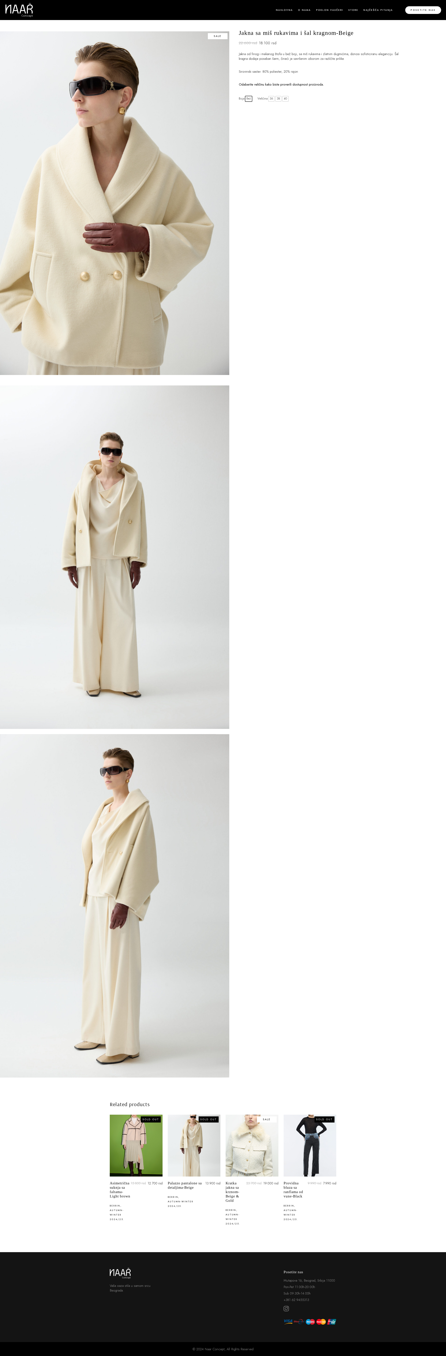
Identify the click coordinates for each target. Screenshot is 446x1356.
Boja (242, 99)
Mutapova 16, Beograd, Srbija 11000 (309, 1280)
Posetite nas (423, 10)
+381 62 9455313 (296, 1299)
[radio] (248, 98)
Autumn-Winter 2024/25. (117, 1215)
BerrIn (115, 1205)
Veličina (262, 99)
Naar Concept (215, 1349)
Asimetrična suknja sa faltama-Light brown (120, 1189)
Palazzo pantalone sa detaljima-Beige (185, 1185)
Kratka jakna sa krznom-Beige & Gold (232, 1192)
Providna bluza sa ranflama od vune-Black (293, 1189)
